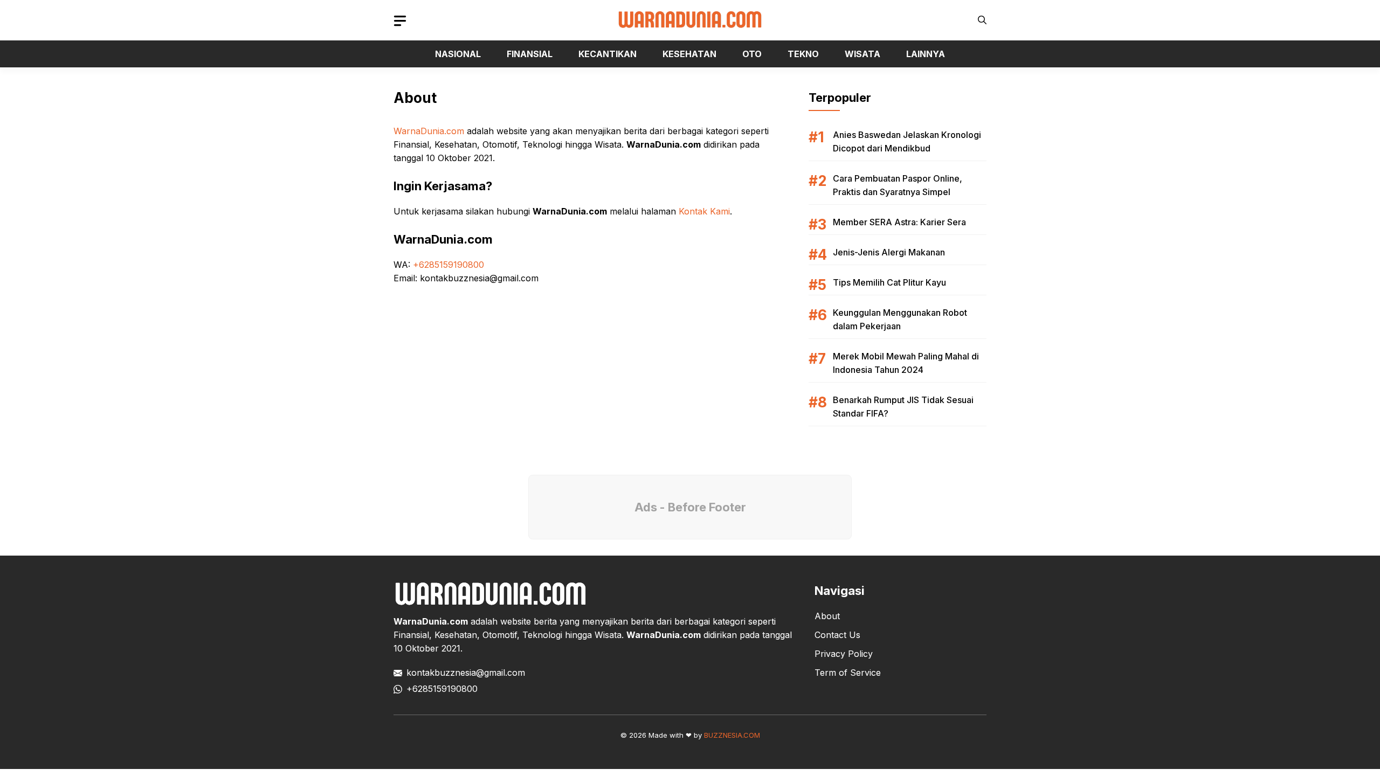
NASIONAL (458, 53)
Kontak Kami (704, 211)
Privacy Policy (844, 653)
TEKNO (803, 53)
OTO (752, 53)
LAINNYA (925, 53)
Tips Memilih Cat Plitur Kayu (889, 282)
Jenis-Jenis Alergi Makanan (889, 252)
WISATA (862, 53)
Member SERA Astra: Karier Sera (899, 222)
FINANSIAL (530, 53)
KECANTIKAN (607, 53)
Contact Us (837, 634)
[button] (982, 20)
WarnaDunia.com (429, 131)
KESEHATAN (689, 53)
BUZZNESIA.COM (732, 735)
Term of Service (848, 672)
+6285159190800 (448, 264)
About (827, 616)
